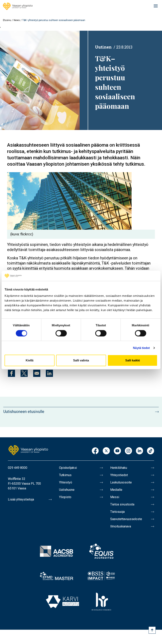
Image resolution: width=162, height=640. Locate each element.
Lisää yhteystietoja (21, 499)
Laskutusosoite (121, 482)
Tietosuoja (117, 512)
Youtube (117, 451)
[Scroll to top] (152, 630)
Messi (114, 497)
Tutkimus (65, 475)
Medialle (116, 490)
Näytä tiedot (141, 348)
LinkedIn (139, 451)
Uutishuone (66, 490)
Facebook (95, 451)
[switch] (61, 333)
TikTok (150, 451)
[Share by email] (36, 373)
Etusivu (7, 20)
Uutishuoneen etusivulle (23, 411)
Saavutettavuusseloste (126, 519)
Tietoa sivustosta (122, 504)
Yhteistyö (65, 482)
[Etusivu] (18, 6)
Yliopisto (65, 497)
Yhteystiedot (119, 475)
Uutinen (103, 47)
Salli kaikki (132, 360)
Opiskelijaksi (68, 468)
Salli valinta (81, 360)
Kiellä (29, 360)
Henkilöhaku (118, 468)
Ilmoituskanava (120, 526)
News (17, 20)
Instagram (128, 451)
